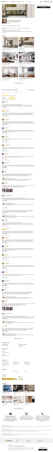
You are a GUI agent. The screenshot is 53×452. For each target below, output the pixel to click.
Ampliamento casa (47, 434)
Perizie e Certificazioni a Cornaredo (19, 431)
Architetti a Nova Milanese (10, 426)
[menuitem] (7, 1)
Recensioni (24, 28)
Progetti (7, 28)
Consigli (23, 1)
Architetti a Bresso (45, 426)
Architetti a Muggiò (16, 426)
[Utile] (2, 108)
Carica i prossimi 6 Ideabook (18, 408)
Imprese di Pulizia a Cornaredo (45, 430)
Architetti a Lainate (40, 426)
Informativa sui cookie (21, 449)
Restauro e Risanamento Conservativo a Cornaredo (31, 431)
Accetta (43, 449)
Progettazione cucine (4, 435)
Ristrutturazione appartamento (20, 434)
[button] (19, 92)
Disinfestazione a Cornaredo (15, 430)
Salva (19, 25)
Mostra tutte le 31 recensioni (18, 338)
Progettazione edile (27, 434)
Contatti (11, 28)
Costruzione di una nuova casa (34, 434)
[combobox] (31, 1)
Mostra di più (3, 32)
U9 (2, 119)
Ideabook (28, 28)
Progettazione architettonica (5, 434)
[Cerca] (27, 1)
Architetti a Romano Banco (10, 427)
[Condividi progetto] (17, 49)
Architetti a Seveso (4, 426)
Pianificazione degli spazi (12, 434)
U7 (2, 128)
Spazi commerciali (15, 435)
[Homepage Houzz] (9, 440)
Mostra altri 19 (4, 365)
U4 (2, 229)
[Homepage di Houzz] (3, 1)
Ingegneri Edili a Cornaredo (11, 431)
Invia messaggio (43, 7)
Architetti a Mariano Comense (28, 426)
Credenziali (20, 28)
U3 (2, 145)
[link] (5, 115)
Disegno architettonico (41, 434)
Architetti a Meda (22, 426)
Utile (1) (4, 295)
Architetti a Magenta (35, 426)
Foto (7, 1)
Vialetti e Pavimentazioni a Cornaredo (6, 430)
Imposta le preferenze (43, 447)
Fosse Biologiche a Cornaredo (30, 430)
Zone (17, 28)
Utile (3, 108)
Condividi (14, 25)
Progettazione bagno (10, 435)
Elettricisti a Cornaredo (22, 430)
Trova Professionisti (12, 1)
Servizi (14, 28)
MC (2, 136)
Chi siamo (3, 28)
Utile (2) (4, 214)
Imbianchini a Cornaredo (37, 430)
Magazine (18, 1)
